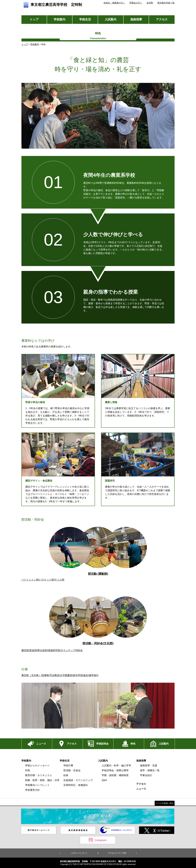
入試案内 (110, 19)
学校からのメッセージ (37, 765)
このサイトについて (79, 853)
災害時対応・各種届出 (75, 785)
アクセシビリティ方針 (117, 853)
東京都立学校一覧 (166, 3)
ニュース (141, 788)
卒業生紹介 (146, 775)
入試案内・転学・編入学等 (116, 765)
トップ (34, 19)
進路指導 (136, 19)
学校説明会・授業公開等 (115, 770)
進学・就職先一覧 (150, 770)
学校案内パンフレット (37, 785)
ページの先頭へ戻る (165, 803)
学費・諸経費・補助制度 (115, 775)
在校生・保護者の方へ (114, 3)
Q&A (104, 780)
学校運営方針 (32, 790)
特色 (27, 770)
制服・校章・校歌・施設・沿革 (42, 780)
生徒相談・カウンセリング (78, 780)
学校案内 (59, 19)
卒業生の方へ (135, 3)
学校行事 (68, 765)
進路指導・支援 (148, 765)
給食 (65, 775)
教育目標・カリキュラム (38, 775)
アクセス (162, 19)
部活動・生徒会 (72, 770)
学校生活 (85, 19)
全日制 (150, 3)
